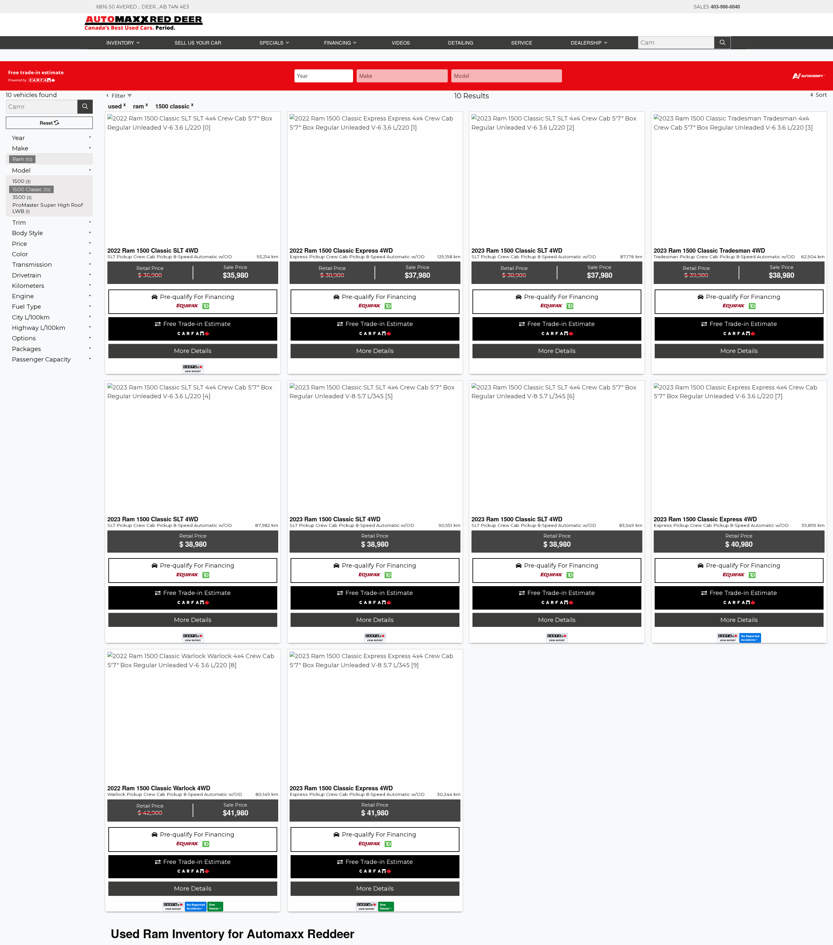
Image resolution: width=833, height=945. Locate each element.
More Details (193, 350)
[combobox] (324, 75)
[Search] (723, 42)
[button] (122, 42)
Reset (47, 122)
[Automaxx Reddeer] (144, 22)
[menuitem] (51, 159)
